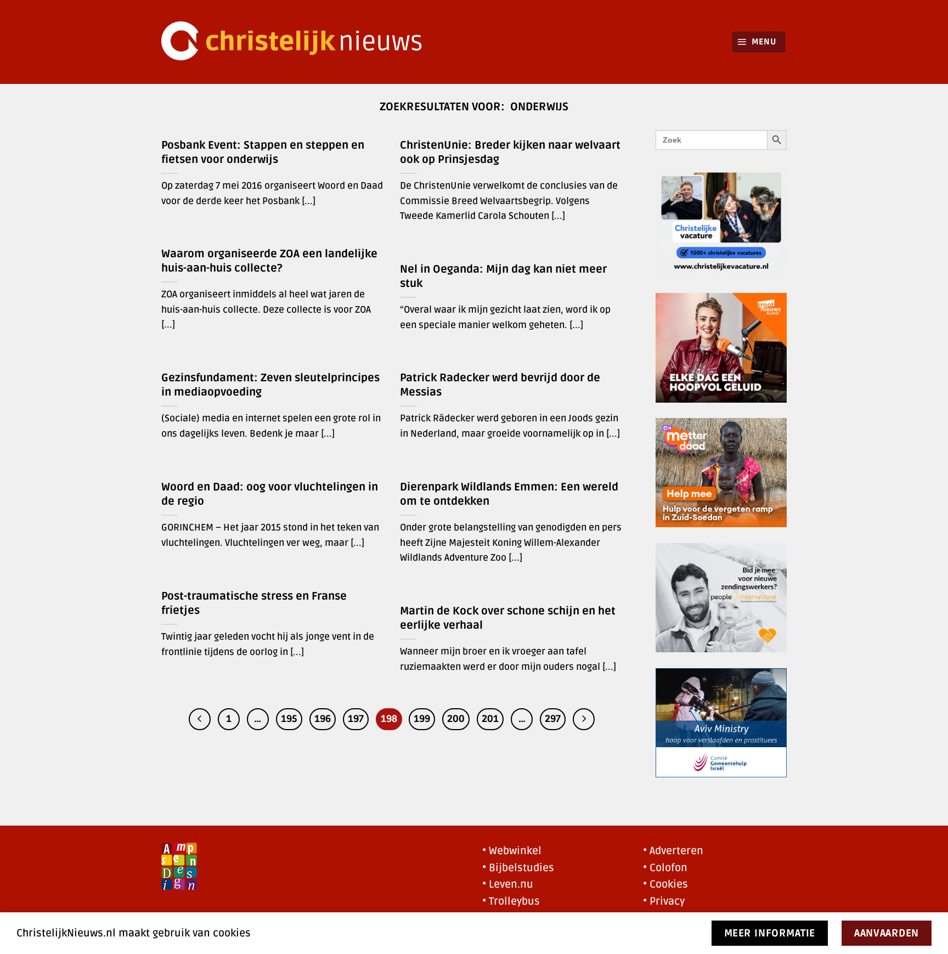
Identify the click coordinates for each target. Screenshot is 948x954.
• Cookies (665, 884)
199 (422, 719)
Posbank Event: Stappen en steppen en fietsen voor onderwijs (262, 152)
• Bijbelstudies (518, 867)
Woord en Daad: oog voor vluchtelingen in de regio (269, 494)
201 (490, 719)
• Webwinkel (511, 850)
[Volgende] (584, 719)
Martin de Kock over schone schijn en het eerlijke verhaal (508, 618)
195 (289, 719)
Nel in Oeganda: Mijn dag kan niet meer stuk (503, 276)
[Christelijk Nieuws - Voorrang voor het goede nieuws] (298, 42)
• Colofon (665, 867)
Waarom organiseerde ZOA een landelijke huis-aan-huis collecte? (269, 261)
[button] (759, 42)
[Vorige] (200, 719)
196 (322, 719)
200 (456, 719)
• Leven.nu (507, 884)
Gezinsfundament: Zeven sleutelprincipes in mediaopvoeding (270, 385)
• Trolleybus (511, 901)
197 (356, 719)
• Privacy (664, 901)
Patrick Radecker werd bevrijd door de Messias (500, 385)
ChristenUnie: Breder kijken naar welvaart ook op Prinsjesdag (510, 152)
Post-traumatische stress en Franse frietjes (254, 603)
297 (553, 719)
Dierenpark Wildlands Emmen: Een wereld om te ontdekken (509, 494)
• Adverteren (673, 850)
